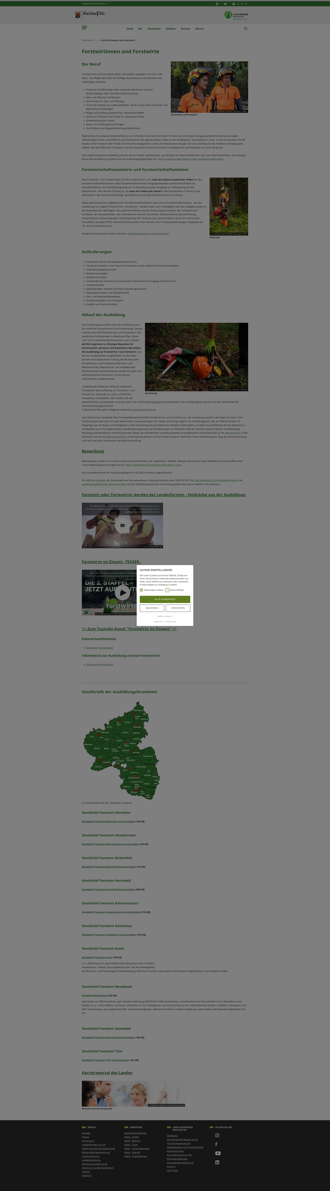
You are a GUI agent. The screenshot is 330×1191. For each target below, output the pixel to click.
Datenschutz (171, 621)
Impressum (158, 621)
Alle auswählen (165, 599)
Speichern (178, 608)
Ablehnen (152, 608)
